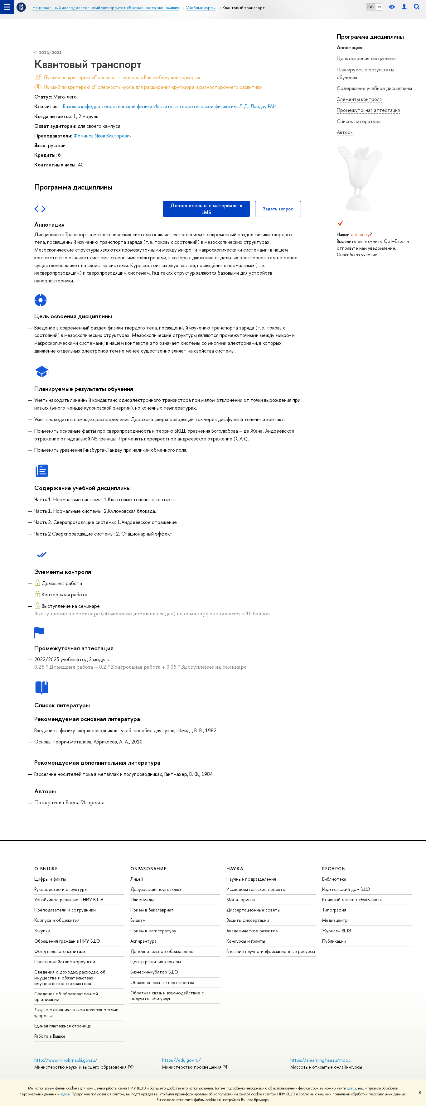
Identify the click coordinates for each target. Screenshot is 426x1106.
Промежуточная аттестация (368, 110)
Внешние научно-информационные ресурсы (270, 951)
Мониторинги (240, 899)
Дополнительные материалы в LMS (206, 209)
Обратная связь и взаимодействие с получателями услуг (167, 995)
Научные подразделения (251, 879)
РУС (370, 7)
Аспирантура (143, 941)
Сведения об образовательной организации (66, 996)
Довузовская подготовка (156, 889)
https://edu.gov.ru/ (181, 1060)
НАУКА (235, 869)
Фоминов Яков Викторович (103, 135)
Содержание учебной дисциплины (374, 88)
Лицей (136, 879)
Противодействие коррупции (64, 961)
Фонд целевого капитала (59, 951)
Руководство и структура (60, 889)
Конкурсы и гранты (245, 941)
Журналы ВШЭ (336, 931)
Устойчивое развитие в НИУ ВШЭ (68, 899)
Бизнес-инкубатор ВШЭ (154, 972)
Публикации (334, 941)
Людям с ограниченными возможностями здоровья (76, 1012)
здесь (351, 1088)
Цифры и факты (50, 879)
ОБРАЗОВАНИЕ (148, 869)
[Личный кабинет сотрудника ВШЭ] (404, 7)
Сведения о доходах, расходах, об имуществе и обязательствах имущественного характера (69, 977)
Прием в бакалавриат (152, 910)
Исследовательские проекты (256, 889)
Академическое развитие (252, 931)
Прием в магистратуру (153, 931)
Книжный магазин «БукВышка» (352, 899)
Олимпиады (142, 899)
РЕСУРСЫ (334, 869)
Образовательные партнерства (162, 982)
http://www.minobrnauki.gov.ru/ (65, 1060)
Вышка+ (138, 920)
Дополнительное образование (161, 951)
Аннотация (349, 47)
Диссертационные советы (253, 910)
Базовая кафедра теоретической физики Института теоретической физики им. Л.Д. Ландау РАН (169, 106)
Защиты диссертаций (247, 920)
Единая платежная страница (62, 1026)
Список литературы (359, 121)
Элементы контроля (359, 99)
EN (379, 7)
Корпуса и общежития (57, 920)
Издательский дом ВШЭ (346, 889)
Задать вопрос (278, 209)
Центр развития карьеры (155, 961)
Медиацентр (335, 920)
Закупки (42, 931)
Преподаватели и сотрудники (65, 910)
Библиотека (334, 879)
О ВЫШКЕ (46, 869)
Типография (334, 910)
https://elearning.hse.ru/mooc (320, 1060)
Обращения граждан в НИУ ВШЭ (67, 941)
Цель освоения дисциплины (366, 58)
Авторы (345, 132)
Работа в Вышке (49, 1036)
